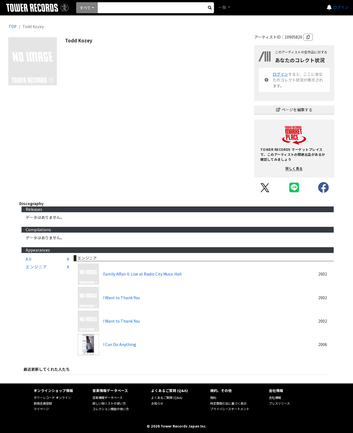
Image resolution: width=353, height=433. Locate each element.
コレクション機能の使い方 (110, 409)
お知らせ (157, 403)
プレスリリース (279, 403)
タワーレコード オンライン (52, 397)
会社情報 (275, 397)
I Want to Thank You (121, 297)
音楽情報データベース (107, 397)
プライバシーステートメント (229, 409)
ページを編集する (297, 109)
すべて (85, 7)
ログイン (341, 7)
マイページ (41, 409)
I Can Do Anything (119, 344)
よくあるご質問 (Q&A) (166, 397)
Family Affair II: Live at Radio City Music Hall (142, 274)
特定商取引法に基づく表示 (228, 403)
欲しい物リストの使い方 (109, 403)
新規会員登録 (43, 403)
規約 (213, 397)
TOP (13, 26)
